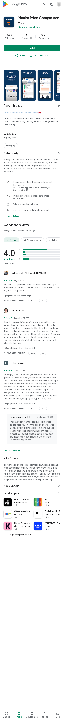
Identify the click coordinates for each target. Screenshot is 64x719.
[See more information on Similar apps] (58, 493)
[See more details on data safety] (14, 215)
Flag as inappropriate (17, 534)
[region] (32, 36)
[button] (31, 38)
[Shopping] (11, 145)
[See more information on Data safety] (58, 153)
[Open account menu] (59, 4)
